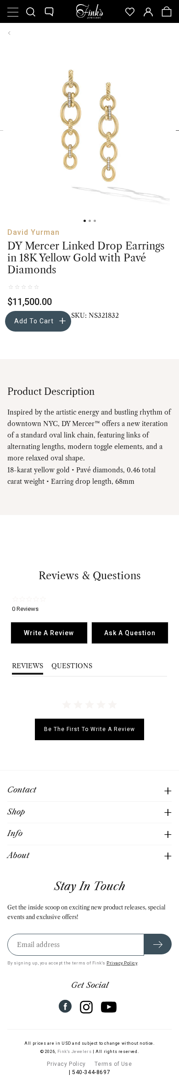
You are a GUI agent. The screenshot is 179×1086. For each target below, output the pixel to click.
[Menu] (12, 11)
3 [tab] (95, 221)
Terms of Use (113, 1064)
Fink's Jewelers (74, 1051)
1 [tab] (85, 221)
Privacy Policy (121, 962)
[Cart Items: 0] (166, 11)
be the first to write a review (89, 729)
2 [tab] (90, 221)
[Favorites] (130, 11)
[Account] (148, 11)
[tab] (49, 633)
